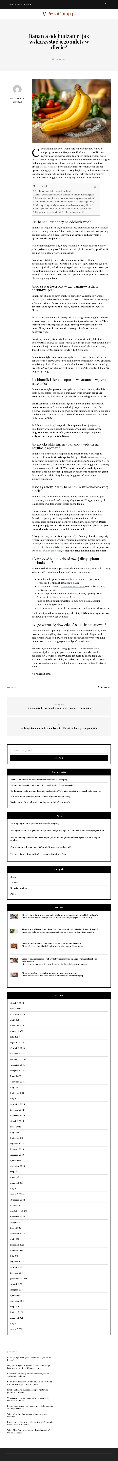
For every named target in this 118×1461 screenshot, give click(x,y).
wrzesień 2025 (17, 1065)
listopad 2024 (17, 1110)
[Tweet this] (102, 687)
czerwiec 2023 (17, 1166)
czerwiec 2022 (17, 1233)
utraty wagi (46, 166)
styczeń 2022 (17, 1261)
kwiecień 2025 (17, 1093)
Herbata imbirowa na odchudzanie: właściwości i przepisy (38, 779)
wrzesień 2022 (17, 1216)
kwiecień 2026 (17, 1025)
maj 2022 (14, 1239)
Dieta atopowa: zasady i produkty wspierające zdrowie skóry (40, 796)
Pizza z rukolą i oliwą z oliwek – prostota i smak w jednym (38, 854)
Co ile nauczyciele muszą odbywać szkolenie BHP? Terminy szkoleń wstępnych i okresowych (55, 791)
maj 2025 (14, 1087)
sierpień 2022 (17, 1222)
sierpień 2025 (17, 1070)
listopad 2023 (17, 1149)
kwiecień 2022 (17, 1244)
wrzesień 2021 (17, 1284)
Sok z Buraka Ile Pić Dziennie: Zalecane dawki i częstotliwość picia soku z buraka (29, 1383)
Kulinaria (14, 882)
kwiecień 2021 (17, 1312)
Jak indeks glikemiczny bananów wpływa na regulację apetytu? (66, 201)
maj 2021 (14, 1306)
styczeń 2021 (16, 1329)
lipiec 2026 (15, 1008)
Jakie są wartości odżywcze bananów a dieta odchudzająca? (64, 194)
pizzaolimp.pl (17, 98)
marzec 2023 (16, 1183)
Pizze (13, 894)
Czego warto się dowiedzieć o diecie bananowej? (59, 212)
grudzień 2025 (17, 1048)
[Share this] (98, 687)
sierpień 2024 (17, 1121)
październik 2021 (18, 1278)
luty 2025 (15, 1098)
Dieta (59, 31)
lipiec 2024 (15, 1126)
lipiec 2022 (15, 1228)
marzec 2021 (16, 1318)
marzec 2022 (16, 1250)
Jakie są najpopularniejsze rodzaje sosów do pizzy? (35, 823)
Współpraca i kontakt (20, 4)
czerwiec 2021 (17, 1301)
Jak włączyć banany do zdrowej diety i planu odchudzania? (64, 208)
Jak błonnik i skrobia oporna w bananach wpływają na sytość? (65, 198)
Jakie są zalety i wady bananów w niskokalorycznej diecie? (64, 205)
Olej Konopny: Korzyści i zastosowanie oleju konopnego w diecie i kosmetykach (28, 1366)
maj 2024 (14, 1132)
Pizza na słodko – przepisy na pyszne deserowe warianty (50, 973)
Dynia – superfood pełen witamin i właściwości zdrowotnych (40, 802)
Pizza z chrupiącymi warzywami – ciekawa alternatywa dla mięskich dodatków (60, 915)
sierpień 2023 (17, 1155)
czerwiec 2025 (17, 1081)
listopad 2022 (17, 1205)
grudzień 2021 (17, 1267)
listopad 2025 (17, 1053)
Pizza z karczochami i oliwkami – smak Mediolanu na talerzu (51, 943)
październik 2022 (18, 1211)
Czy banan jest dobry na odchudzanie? (54, 191)
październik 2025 (18, 1059)
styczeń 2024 (17, 1143)
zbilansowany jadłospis (47, 550)
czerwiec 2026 (17, 1014)
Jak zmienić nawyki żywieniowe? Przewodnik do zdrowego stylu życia (44, 785)
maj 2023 (14, 1171)
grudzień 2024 (17, 1104)
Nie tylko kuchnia (18, 888)
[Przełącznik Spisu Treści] (94, 186)
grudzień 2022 (17, 1200)
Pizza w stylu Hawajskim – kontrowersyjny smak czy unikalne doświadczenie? (60, 929)
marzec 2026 (16, 1031)
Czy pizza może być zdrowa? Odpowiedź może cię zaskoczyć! (40, 847)
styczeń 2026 (17, 1042)
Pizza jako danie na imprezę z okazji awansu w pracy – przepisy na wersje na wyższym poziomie (57, 830)
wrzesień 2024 (17, 1115)
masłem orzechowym (73, 586)
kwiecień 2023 (17, 1177)
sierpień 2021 (16, 1289)
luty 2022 (15, 1256)
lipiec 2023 (15, 1160)
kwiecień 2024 (17, 1138)
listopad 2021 (16, 1273)
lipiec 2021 (15, 1295)
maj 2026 (14, 1020)
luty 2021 (14, 1323)
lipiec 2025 (15, 1076)
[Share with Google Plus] (105, 687)
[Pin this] (109, 687)
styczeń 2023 (17, 1194)
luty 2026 (15, 1036)
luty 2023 (15, 1188)
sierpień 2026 (17, 1003)
